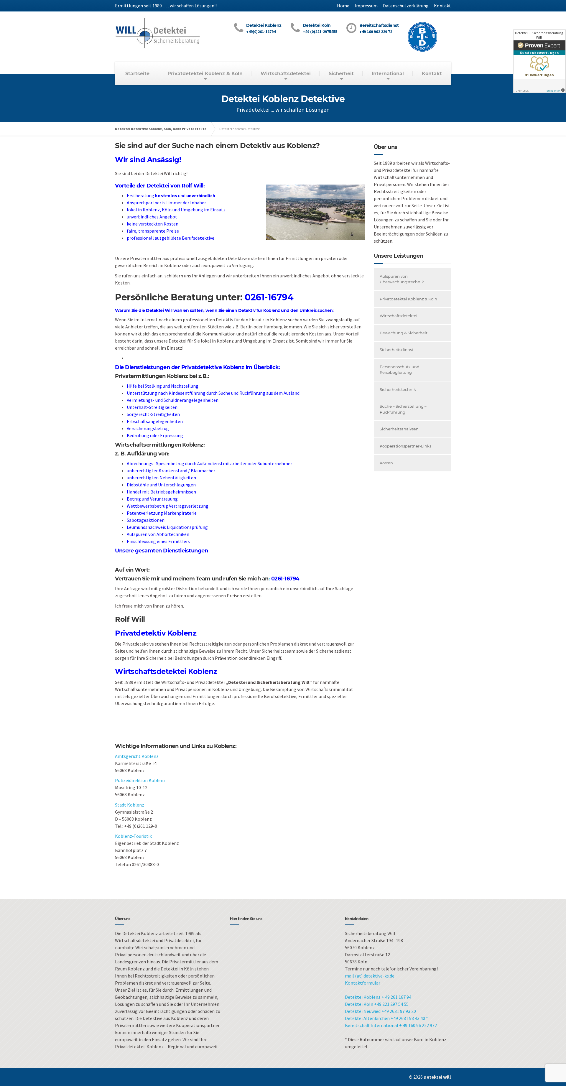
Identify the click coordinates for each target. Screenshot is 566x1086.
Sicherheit (341, 73)
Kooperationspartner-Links (405, 446)
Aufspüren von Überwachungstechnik (402, 279)
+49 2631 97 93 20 (398, 1011)
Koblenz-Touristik (133, 836)
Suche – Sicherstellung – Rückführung (403, 409)
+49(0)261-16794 (261, 31)
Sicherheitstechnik (398, 389)
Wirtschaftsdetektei (286, 73)
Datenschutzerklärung (406, 6)
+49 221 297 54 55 (391, 1004)
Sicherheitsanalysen (399, 429)
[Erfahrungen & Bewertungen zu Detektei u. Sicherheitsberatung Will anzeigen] (539, 61)
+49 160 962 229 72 (375, 31)
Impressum (366, 6)
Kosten (386, 462)
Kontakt (442, 6)
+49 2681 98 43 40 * (409, 1018)
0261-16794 (269, 297)
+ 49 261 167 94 (396, 997)
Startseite (137, 73)
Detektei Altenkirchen (368, 1018)
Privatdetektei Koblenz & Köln (205, 73)
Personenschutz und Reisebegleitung (399, 369)
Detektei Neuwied (363, 1011)
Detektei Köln (359, 1004)
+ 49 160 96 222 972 (418, 1025)
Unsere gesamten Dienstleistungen (161, 550)
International (388, 73)
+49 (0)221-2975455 (320, 31)
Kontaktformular (362, 983)
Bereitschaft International (372, 1025)
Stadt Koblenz (129, 805)
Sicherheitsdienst (396, 349)
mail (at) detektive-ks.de (369, 976)
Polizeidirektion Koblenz (140, 780)
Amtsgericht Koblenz (137, 756)
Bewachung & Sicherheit (403, 332)
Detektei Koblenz (363, 997)
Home (343, 6)
